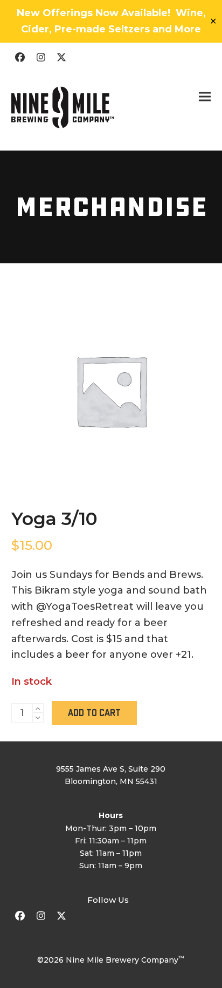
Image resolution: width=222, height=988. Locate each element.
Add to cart (94, 713)
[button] (205, 96)
